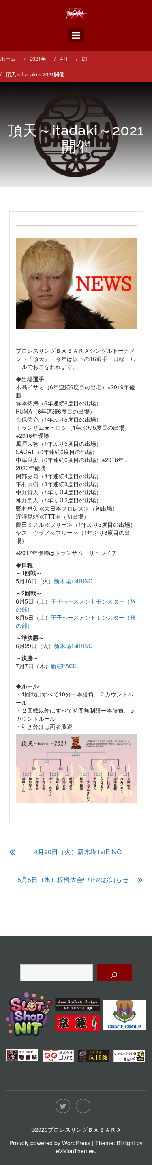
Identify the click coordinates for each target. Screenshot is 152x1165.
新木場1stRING (73, 581)
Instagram (83, 1106)
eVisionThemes (75, 1151)
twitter (63, 1106)
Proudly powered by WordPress (49, 1143)
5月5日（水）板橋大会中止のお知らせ (72, 879)
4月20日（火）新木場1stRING (78, 851)
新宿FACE (64, 666)
